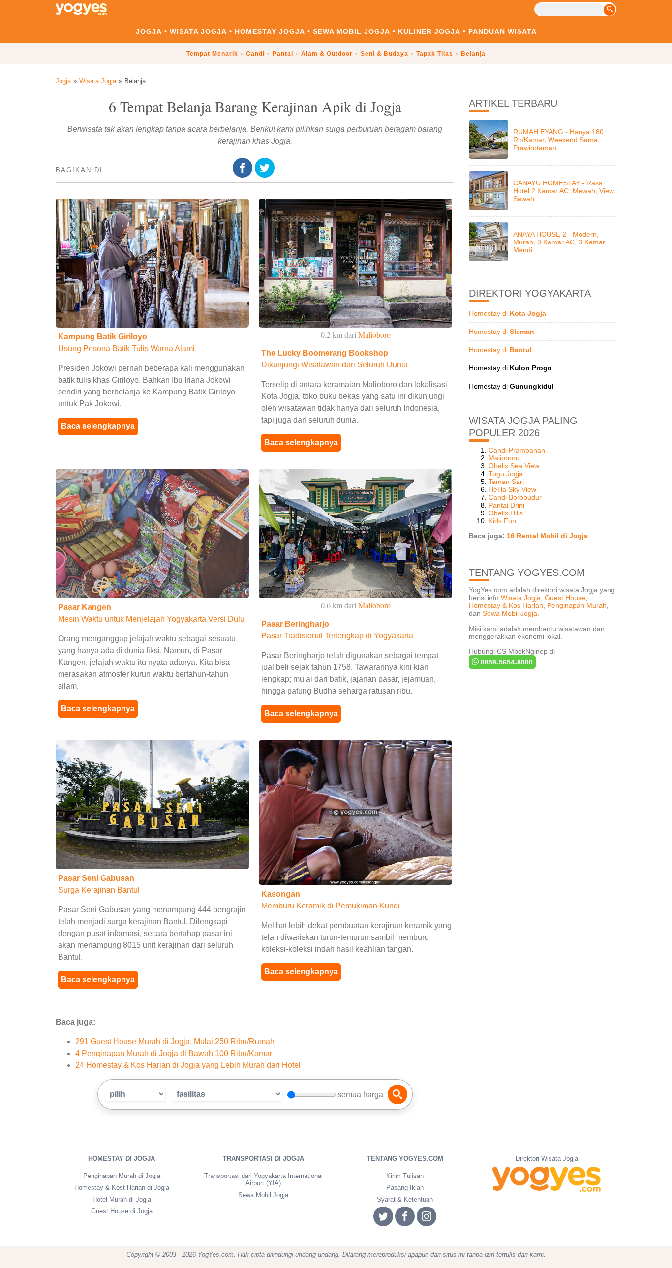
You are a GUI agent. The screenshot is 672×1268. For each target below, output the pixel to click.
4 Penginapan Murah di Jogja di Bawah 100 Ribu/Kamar (173, 1053)
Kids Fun (502, 521)
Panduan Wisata (502, 31)
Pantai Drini (506, 505)
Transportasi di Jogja (263, 1158)
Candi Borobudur (515, 497)
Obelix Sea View (514, 466)
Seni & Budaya (384, 53)
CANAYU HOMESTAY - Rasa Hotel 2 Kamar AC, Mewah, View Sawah (563, 191)
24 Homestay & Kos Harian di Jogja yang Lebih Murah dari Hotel (188, 1065)
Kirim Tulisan (405, 1175)
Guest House (565, 598)
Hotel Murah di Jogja (121, 1199)
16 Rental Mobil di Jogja (547, 536)
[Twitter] (266, 168)
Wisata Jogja (198, 31)
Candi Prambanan (517, 450)
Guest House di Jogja (122, 1211)
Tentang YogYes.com (405, 1158)
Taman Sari (506, 481)
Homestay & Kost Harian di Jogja (121, 1187)
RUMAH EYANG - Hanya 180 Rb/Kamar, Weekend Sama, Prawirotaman (558, 139)
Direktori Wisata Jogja (547, 1158)
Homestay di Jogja (121, 1158)
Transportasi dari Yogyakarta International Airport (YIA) (263, 1179)
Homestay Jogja (270, 31)
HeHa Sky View (512, 489)
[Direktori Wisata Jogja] (546, 1179)
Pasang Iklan (405, 1187)
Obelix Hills (506, 513)
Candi (255, 53)
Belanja (473, 53)
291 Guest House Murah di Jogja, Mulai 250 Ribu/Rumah (175, 1041)
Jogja (149, 31)
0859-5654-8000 (506, 662)
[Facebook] (244, 168)
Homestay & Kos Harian (506, 605)
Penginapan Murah (577, 605)
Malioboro (504, 458)
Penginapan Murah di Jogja (121, 1175)
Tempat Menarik (212, 53)
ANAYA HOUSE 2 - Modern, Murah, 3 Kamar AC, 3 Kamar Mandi (559, 242)
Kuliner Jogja (429, 31)
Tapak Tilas (434, 53)
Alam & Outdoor (327, 53)
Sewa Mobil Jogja (351, 31)
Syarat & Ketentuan (405, 1199)
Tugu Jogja (506, 474)
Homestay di (507, 313)
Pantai (283, 53)
